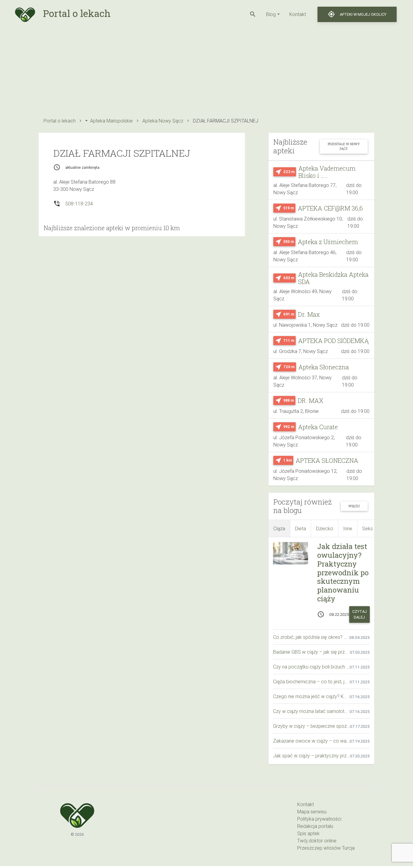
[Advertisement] (206, 71)
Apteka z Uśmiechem (328, 242)
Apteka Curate (318, 427)
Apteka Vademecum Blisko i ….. (327, 171)
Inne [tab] (347, 528)
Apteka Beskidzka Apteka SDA (333, 278)
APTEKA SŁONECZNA (327, 460)
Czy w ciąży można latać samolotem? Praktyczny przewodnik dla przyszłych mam (311, 711)
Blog (271, 14)
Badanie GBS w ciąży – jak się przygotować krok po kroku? (311, 652)
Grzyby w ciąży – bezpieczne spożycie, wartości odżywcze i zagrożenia (311, 726)
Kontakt (297, 14)
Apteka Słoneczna (323, 367)
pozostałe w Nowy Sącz (344, 146)
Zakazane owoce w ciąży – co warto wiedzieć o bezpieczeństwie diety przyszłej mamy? (311, 741)
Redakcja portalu (315, 826)
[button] (252, 14)
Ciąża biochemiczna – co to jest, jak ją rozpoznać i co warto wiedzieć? (311, 681)
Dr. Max (309, 314)
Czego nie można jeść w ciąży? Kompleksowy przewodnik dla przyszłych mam (311, 696)
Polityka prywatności (319, 819)
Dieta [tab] (300, 528)
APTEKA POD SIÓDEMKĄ (333, 341)
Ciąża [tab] (279, 528)
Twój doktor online (317, 841)
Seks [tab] (367, 528)
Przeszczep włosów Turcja (326, 848)
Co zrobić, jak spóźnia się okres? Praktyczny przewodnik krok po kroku (311, 637)
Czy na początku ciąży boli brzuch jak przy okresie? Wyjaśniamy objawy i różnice (311, 667)
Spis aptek (308, 833)
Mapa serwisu (312, 812)
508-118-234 (79, 204)
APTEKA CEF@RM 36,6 (330, 208)
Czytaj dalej (359, 614)
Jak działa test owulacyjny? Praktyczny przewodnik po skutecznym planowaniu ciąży (343, 572)
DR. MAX (310, 400)
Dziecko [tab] (324, 528)
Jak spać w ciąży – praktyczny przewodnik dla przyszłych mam (311, 756)
